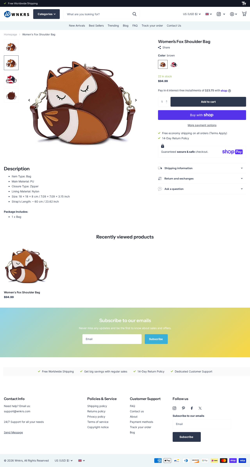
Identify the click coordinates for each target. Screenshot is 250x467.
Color (166, 55)
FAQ (135, 25)
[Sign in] (233, 14)
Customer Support (145, 399)
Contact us (137, 411)
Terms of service (97, 421)
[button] (167, 98)
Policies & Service (102, 399)
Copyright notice (98, 427)
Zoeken (134, 14)
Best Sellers (96, 25)
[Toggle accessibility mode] (244, 3)
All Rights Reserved (36, 460)
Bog (132, 432)
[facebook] (192, 408)
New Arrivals (77, 25)
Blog (126, 25)
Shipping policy (97, 406)
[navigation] (29, 100)
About (134, 416)
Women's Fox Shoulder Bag (22, 292)
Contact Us (174, 25)
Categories (45, 14)
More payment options (202, 125)
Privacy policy (96, 416)
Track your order (152, 25)
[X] (200, 408)
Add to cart (208, 101)
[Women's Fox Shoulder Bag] (27, 265)
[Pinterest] (183, 408)
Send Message (13, 432)
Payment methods (141, 421)
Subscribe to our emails (188, 415)
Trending (113, 25)
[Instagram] (174, 408)
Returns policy (96, 411)
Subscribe (156, 339)
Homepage (10, 34)
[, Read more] (221, 14)
